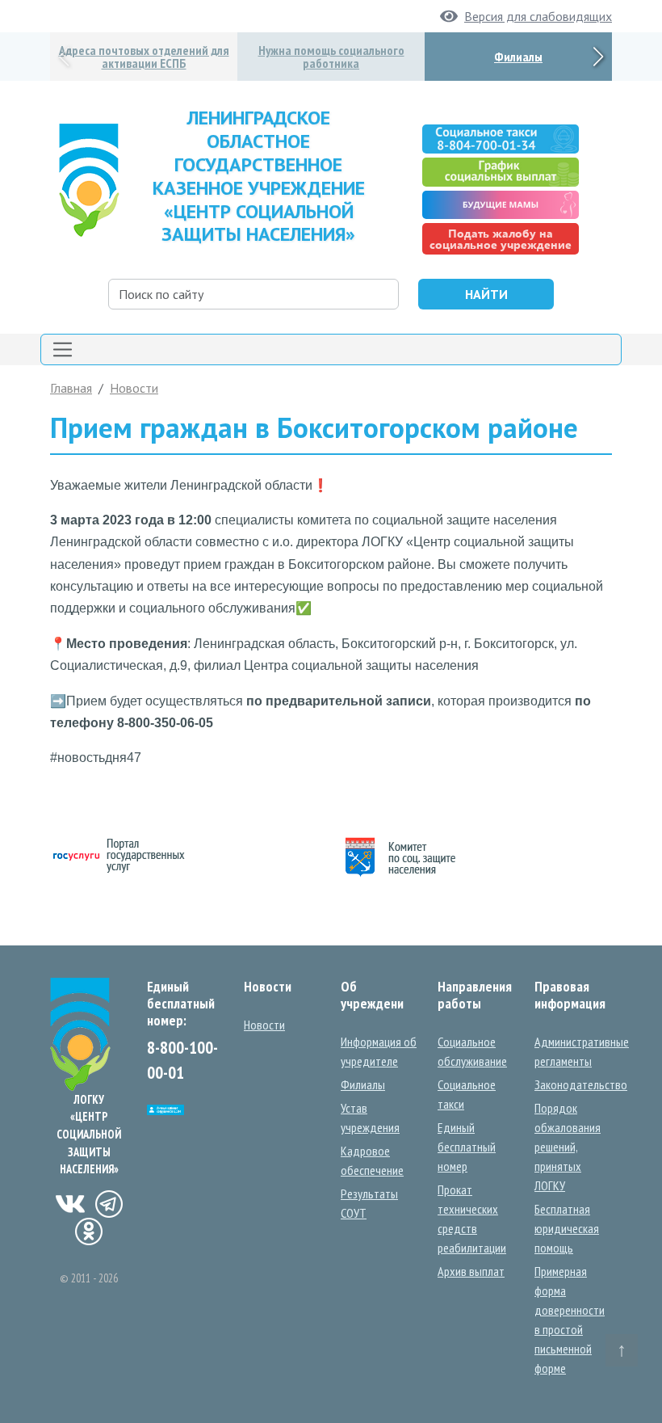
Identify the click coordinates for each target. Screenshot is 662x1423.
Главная (71, 388)
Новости (134, 388)
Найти (486, 294)
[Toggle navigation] (331, 349)
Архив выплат (471, 1271)
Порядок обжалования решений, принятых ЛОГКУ (567, 1147)
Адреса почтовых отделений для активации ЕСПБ (144, 56)
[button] (598, 56)
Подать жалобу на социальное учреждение (500, 238)
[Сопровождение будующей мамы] (500, 203)
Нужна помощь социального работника (331, 56)
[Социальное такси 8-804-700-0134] (500, 137)
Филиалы (518, 56)
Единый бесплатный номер (467, 1146)
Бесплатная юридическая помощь (566, 1228)
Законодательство (580, 1084)
